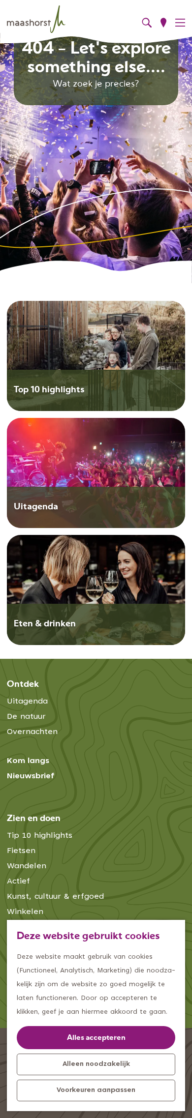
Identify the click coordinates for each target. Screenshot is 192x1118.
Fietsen (21, 851)
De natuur (26, 717)
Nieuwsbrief (31, 776)
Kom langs (28, 761)
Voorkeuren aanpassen (96, 1090)
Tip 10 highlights (39, 836)
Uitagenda (27, 702)
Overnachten (32, 732)
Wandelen (26, 866)
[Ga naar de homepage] (36, 19)
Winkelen (25, 912)
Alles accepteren (96, 1038)
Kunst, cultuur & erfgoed (55, 897)
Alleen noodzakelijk (96, 1064)
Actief (18, 881)
